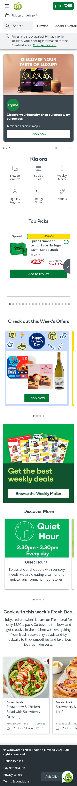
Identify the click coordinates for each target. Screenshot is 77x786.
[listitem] (33, 416)
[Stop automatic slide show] (56, 148)
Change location (44, 45)
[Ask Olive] (67, 778)
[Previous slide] (63, 148)
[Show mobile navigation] (6, 6)
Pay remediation (14, 768)
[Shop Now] (37, 368)
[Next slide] (70, 148)
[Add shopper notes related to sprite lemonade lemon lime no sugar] (66, 242)
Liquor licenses (13, 761)
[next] (66, 266)
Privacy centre (12, 775)
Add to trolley (38, 274)
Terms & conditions (16, 781)
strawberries (29, 619)
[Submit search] (7, 25)
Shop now (38, 134)
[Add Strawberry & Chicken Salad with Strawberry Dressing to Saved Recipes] (45, 661)
